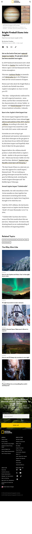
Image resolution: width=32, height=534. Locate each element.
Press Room (18, 462)
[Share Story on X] (7, 47)
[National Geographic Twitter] (17, 473)
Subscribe (4, 469)
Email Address (6, 413)
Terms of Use (4, 439)
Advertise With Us (20, 464)
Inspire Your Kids (19, 448)
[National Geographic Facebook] (20, 469)
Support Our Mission (20, 458)
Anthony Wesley (14, 74)
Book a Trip (18, 443)
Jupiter (12, 65)
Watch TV (18, 454)
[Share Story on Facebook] (3, 47)
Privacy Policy (5, 441)
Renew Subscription (6, 474)
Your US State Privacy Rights (8, 443)
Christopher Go (10, 77)
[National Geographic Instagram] (17, 469)
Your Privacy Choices (6, 453)
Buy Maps (18, 445)
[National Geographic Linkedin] (17, 476)
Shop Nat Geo (19, 450)
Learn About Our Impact (21, 456)
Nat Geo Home (19, 439)
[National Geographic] (16, 1)
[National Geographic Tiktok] (21, 476)
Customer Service (5, 472)
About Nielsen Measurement (8, 451)
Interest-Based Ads (6, 449)
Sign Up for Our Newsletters (8, 480)
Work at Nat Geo (5, 478)
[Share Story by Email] (11, 47)
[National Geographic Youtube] (20, 473)
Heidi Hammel (16, 105)
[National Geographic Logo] (7, 433)
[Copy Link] (15, 47)
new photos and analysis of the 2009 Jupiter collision (16, 122)
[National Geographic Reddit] (17, 479)
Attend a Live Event (20, 441)
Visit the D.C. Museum (21, 452)
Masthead (18, 460)
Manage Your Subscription (7, 476)
